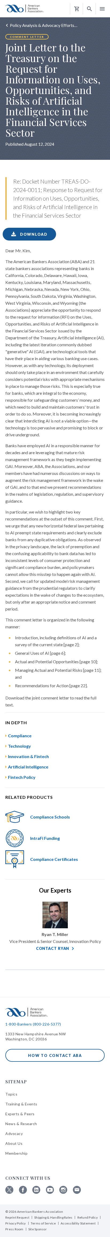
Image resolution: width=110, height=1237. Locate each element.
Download (33, 234)
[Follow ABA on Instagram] (63, 1192)
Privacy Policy (15, 1223)
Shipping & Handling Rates (53, 1217)
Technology (19, 745)
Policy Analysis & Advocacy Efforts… (43, 25)
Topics (11, 1094)
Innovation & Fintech (28, 756)
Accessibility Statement (78, 1223)
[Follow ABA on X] (9, 1192)
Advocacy (14, 1133)
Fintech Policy (22, 777)
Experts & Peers (20, 1114)
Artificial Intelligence (28, 766)
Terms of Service (43, 1223)
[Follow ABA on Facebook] (23, 1192)
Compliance (20, 735)
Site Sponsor (37, 1229)
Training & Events (21, 1104)
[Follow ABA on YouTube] (50, 1192)
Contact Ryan (52, 948)
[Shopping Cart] (76, 8)
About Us (13, 1143)
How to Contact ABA (55, 1055)
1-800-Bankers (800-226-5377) (33, 1024)
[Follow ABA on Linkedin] (36, 1192)
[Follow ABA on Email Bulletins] (77, 1192)
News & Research (21, 1123)
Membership (16, 1153)
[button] (89, 8)
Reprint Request (17, 1217)
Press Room (14, 1229)
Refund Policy (87, 1217)
